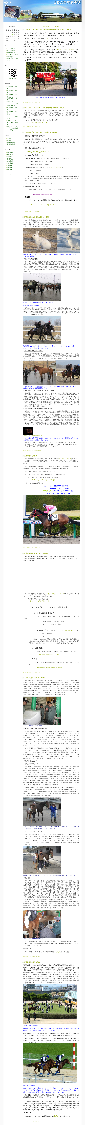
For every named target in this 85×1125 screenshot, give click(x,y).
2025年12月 (10, 165)
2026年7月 (10, 152)
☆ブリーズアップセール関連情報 (42, 480)
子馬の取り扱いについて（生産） (34, 678)
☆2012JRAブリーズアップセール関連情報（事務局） (41, 132)
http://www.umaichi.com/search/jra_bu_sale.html (44, 205)
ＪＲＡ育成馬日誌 (42, 11)
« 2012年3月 (46, 26)
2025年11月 (10, 167)
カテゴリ (7, 135)
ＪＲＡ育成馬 (11, 48)
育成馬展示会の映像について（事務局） (37, 553)
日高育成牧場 (11, 50)
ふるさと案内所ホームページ (55, 594)
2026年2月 (10, 162)
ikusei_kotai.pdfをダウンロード (39, 152)
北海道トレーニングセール (66, 50)
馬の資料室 (10, 56)
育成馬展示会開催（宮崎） (32, 962)
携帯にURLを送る (13, 78)
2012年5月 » (56, 26)
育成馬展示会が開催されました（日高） (37, 217)
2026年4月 (10, 158)
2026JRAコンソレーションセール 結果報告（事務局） (13, 103)
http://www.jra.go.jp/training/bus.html (49, 654)
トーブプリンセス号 (65, 458)
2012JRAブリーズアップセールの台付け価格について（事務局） (44, 108)
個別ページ (37, 102)
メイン (51, 26)
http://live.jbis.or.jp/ (55, 167)
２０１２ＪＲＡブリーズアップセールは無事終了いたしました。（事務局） (48, 30)
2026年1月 (10, 163)
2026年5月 (10, 156)
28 (10, 40)
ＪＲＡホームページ (12, 54)
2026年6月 (10, 154)
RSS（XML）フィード (13, 174)
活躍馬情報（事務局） (31, 456)
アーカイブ (7, 149)
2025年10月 (10, 169)
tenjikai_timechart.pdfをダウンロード (39, 601)
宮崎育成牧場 (11, 52)
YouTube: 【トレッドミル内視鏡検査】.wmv (33, 435)
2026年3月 (10, 160)
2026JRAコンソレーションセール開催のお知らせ (13, 116)
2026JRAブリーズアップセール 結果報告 (13, 122)
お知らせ (9, 138)
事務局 (9, 140)
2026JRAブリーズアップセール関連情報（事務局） (13, 128)
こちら (46, 39)
